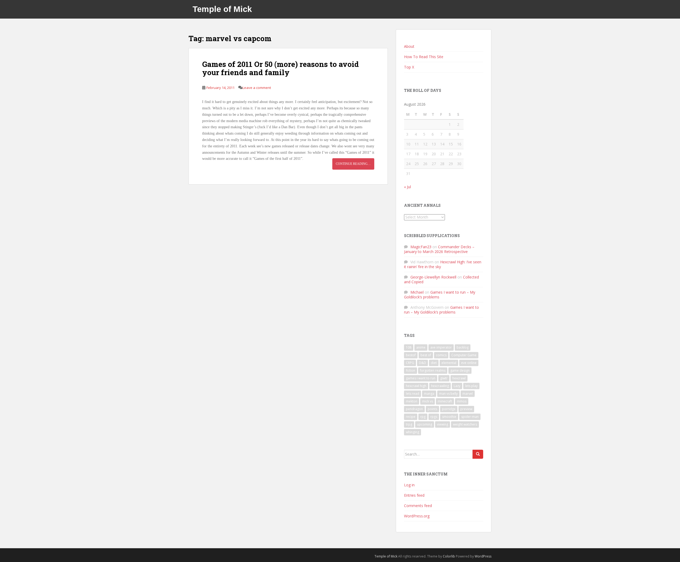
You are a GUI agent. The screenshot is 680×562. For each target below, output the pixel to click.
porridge (449, 409)
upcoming (424, 424)
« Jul (407, 186)
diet (434, 363)
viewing (442, 424)
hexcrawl (459, 378)
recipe (410, 416)
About (409, 46)
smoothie (449, 416)
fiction (410, 370)
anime (421, 347)
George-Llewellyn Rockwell (433, 277)
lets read (412, 393)
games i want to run (420, 378)
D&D (422, 363)
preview (466, 409)
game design (460, 370)
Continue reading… (353, 164)
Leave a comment (257, 87)
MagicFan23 (420, 246)
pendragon (414, 409)
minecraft (445, 401)
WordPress (483, 556)
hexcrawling (440, 386)
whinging (412, 432)
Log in (409, 484)
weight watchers (465, 424)
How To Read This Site (423, 56)
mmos (461, 401)
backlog (463, 347)
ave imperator (441, 347)
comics (441, 355)
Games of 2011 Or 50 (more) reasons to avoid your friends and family (280, 68)
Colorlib (449, 556)
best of (425, 355)
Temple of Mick (222, 9)
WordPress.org (417, 515)
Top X (409, 67)
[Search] (478, 454)
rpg (423, 416)
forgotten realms (432, 370)
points (432, 409)
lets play (471, 386)
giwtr (444, 378)
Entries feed (414, 495)
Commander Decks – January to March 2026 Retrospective (439, 249)
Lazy (457, 386)
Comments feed (418, 505)
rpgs (433, 416)
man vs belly (448, 393)
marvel (467, 393)
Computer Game (464, 355)
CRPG (410, 363)
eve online (469, 363)
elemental (448, 363)
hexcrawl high (416, 386)
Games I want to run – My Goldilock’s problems (439, 294)
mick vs (427, 401)
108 (408, 347)
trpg (409, 424)
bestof (411, 355)
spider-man (470, 416)
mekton (411, 401)
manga (429, 393)
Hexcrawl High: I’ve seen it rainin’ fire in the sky (442, 264)
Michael (417, 292)
